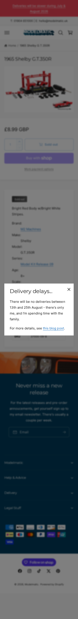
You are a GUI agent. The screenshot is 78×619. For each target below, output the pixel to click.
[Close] (69, 289)
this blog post (53, 328)
